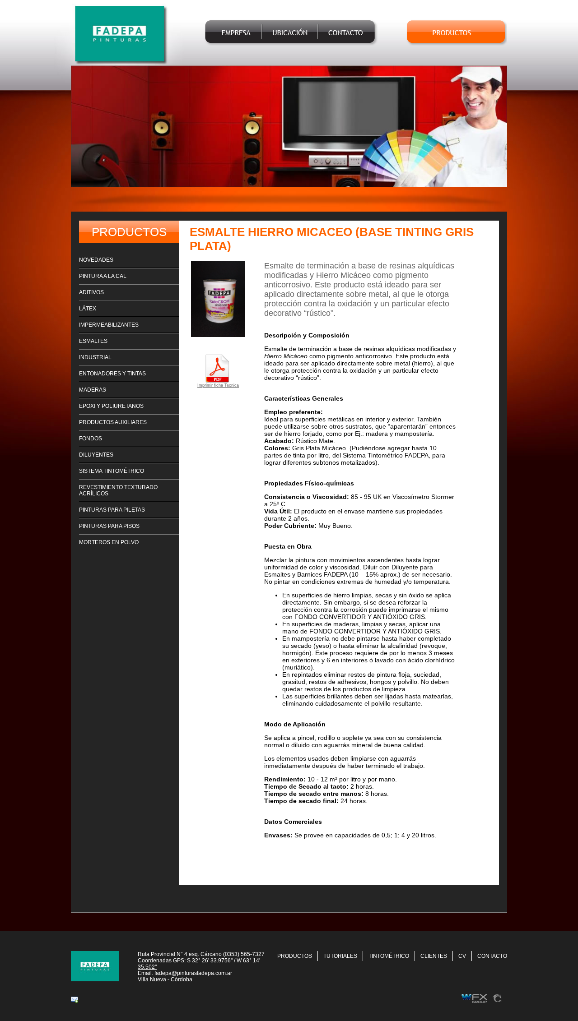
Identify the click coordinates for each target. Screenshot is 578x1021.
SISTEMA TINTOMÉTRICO (111, 471)
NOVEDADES (96, 260)
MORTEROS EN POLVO (109, 542)
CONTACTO (492, 956)
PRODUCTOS (294, 956)
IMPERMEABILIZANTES (109, 325)
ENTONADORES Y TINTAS (112, 373)
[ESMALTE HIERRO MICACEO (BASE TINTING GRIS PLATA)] (218, 334)
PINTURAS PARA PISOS (109, 526)
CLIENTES (433, 956)
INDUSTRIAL (95, 357)
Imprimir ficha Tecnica (218, 385)
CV (462, 956)
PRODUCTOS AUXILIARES (113, 422)
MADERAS (92, 390)
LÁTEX (87, 308)
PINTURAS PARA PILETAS (112, 510)
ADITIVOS (91, 292)
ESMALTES (93, 341)
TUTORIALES (340, 956)
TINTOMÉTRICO (388, 956)
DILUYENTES (96, 455)
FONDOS (90, 438)
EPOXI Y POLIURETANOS (111, 406)
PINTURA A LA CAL (102, 276)
